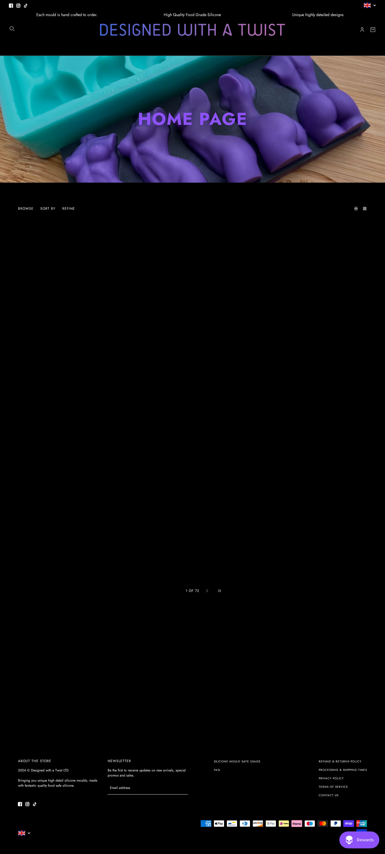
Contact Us (328, 795)
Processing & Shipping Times (343, 770)
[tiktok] (25, 5)
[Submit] (181, 788)
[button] (354, 208)
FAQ (217, 770)
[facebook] (11, 5)
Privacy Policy (331, 778)
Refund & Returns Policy (340, 761)
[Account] (362, 29)
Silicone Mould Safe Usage (237, 761)
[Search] (12, 29)
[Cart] (373, 29)
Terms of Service (333, 787)
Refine (68, 208)
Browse (26, 208)
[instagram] (18, 5)
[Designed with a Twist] (192, 29)
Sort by (48, 208)
